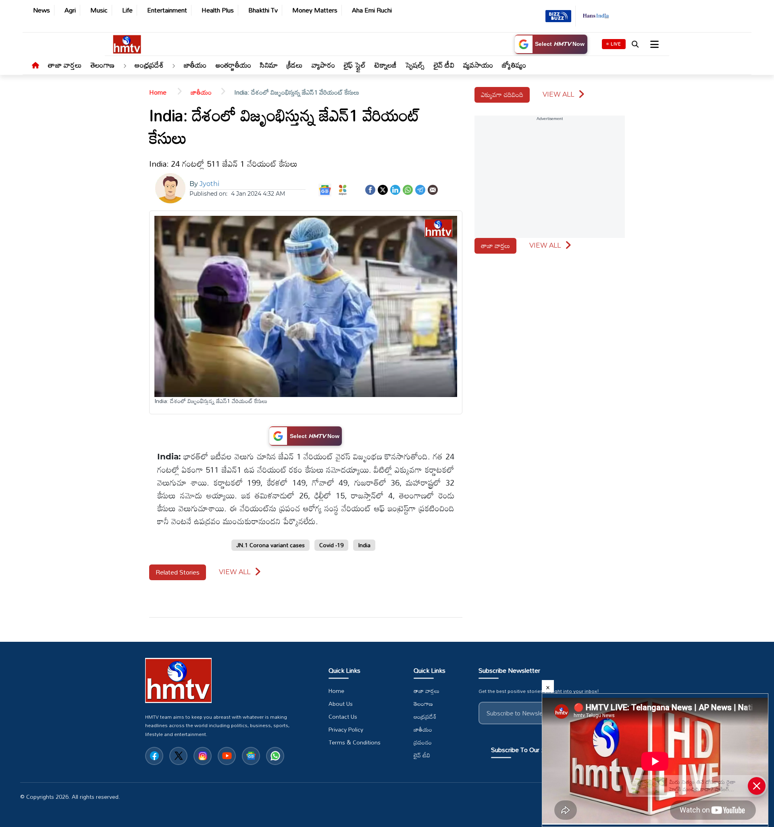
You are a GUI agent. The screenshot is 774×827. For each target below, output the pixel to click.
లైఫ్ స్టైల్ (355, 65)
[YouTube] (227, 756)
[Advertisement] (28, 286)
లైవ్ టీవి (444, 65)
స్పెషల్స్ (415, 65)
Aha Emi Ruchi (372, 10)
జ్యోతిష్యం (514, 65)
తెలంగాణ (102, 65)
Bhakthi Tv (263, 10)
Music (99, 10)
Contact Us (343, 717)
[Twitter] (383, 189)
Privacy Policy (346, 730)
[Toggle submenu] (124, 66)
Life (127, 10)
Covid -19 (331, 545)
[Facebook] (370, 189)
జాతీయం (195, 65)
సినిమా (269, 65)
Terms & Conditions (355, 742)
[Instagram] (203, 756)
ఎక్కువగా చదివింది (502, 94)
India (364, 545)
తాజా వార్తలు (65, 65)
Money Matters (314, 10)
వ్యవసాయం (478, 65)
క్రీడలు (295, 65)
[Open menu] (653, 44)
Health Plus (218, 10)
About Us (341, 704)
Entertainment (167, 10)
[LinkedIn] (395, 189)
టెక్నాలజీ (385, 65)
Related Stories (178, 572)
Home (158, 92)
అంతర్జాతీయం (234, 65)
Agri (70, 10)
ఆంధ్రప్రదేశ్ (149, 65)
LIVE (616, 43)
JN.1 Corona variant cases (270, 545)
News (41, 10)
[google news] (251, 756)
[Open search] (635, 44)
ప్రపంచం (423, 742)
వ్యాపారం (323, 65)
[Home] (35, 65)
